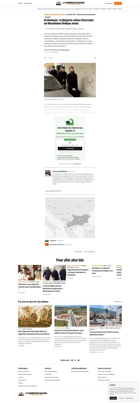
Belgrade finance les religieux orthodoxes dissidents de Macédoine (78, 272)
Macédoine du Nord (80, 8)
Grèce (67, 8)
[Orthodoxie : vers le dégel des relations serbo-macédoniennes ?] (29, 272)
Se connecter (77, 163)
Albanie (39, 8)
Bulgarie (57, 8)
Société (47, 17)
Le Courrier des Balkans (74, 2)
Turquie (119, 8)
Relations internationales (86, 14)
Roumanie (104, 8)
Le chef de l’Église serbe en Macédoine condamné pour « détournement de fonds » (53, 288)
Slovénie (114, 8)
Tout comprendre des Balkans (73, 4)
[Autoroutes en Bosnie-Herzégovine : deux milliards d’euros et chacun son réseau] (71, 316)
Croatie (63, 8)
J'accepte (113, 398)
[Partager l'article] (95, 58)
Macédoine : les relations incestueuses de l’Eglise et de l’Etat (102, 270)
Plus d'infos (129, 398)
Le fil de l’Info (71, 14)
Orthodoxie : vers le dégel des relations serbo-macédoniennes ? (29, 287)
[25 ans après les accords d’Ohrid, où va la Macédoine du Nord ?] (106, 316)
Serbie (109, 8)
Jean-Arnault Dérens (63, 50)
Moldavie (89, 8)
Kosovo (72, 8)
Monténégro (96, 8)
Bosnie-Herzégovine (48, 8)
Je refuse (121, 398)
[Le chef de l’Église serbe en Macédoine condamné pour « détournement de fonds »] (54, 272)
